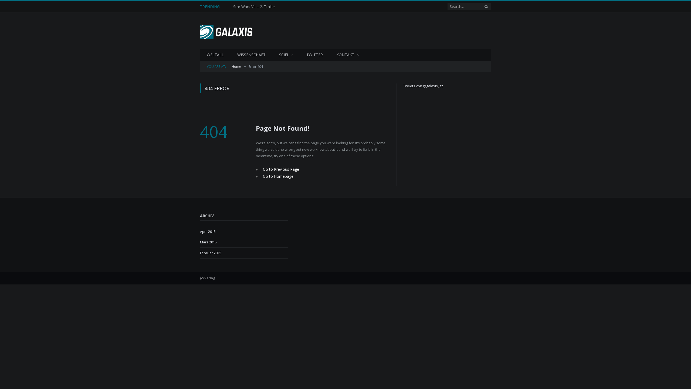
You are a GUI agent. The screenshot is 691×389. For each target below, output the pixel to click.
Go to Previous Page (279, 169)
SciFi (283, 54)
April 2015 (208, 230)
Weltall (215, 54)
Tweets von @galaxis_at (423, 85)
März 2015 (208, 241)
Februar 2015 (210, 251)
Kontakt (345, 54)
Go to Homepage (277, 175)
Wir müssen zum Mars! (253, 6)
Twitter (314, 54)
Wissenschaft (251, 54)
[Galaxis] (228, 31)
